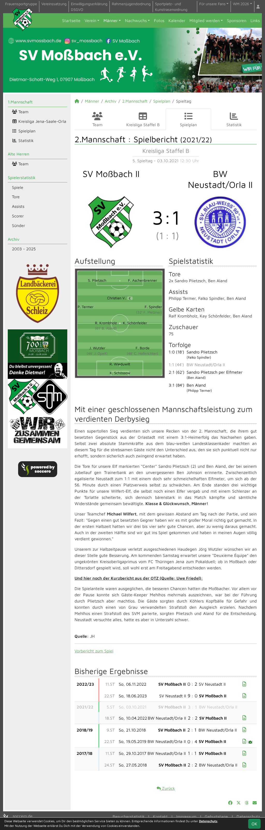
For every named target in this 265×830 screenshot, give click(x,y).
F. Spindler (153, 306)
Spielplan (26, 131)
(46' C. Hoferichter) (142, 353)
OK (254, 823)
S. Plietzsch (97, 280)
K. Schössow (120, 373)
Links (255, 20)
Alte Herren (18, 154)
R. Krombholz (106, 323)
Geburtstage (216, 816)
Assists (18, 206)
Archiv (13, 239)
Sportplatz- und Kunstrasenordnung (171, 7)
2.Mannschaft (135, 101)
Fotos (159, 20)
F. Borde (143, 348)
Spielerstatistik (21, 177)
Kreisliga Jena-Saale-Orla (41, 121)
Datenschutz (248, 816)
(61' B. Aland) (106, 328)
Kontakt (160, 816)
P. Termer (85, 306)
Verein (90, 20)
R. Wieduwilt (119, 364)
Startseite (71, 20)
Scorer (18, 216)
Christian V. (119, 298)
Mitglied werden (204, 20)
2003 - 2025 (24, 248)
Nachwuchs (136, 20)
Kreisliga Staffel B (143, 124)
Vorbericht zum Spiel (94, 651)
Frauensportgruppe (21, 4)
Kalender (176, 20)
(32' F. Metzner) (149, 312)
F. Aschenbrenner (142, 280)
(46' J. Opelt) (97, 353)
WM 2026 (241, 4)
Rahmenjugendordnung (131, 4)
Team (22, 111)
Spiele (17, 187)
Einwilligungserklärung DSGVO (89, 7)
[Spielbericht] (244, 684)
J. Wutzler (97, 348)
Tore (16, 196)
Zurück (168, 788)
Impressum (186, 816)
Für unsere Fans (212, 4)
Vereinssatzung (54, 4)
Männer (111, 20)
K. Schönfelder (135, 323)
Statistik (25, 140)
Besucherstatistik (129, 816)
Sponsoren (236, 20)
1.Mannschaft (20, 102)
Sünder (18, 225)
